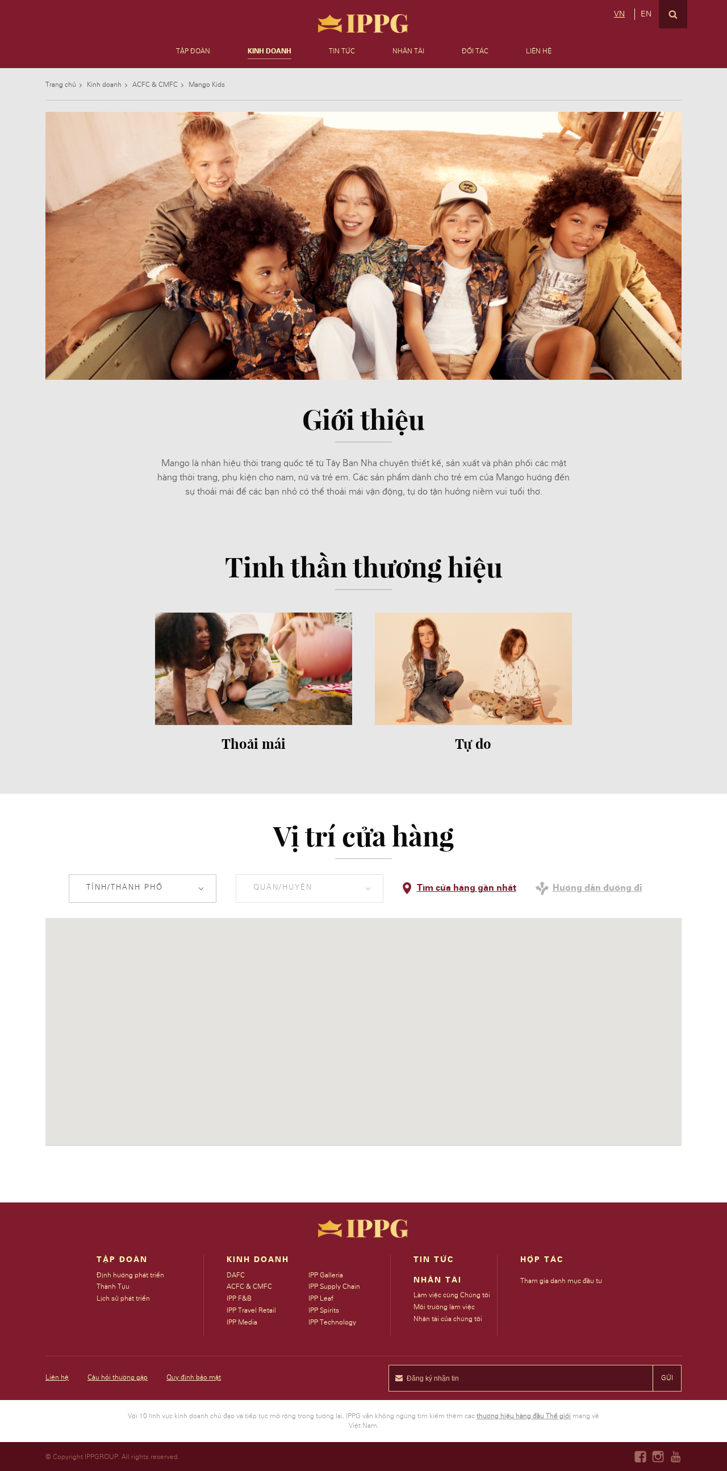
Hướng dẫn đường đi (597, 887)
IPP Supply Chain (334, 1286)
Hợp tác (541, 1260)
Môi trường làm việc (444, 1307)
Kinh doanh (269, 51)
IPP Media (242, 1322)
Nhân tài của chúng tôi (447, 1318)
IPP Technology (332, 1322)
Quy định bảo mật (193, 1377)
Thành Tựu (113, 1286)
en (646, 14)
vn (619, 14)
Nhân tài (437, 1280)
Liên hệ (538, 51)
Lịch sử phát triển (123, 1298)
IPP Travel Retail (251, 1310)
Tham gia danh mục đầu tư (561, 1280)
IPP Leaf (320, 1298)
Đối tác (475, 51)
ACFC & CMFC (155, 84)
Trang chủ (60, 84)
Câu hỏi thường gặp (117, 1377)
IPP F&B (239, 1298)
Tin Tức (433, 1260)
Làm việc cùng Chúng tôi (451, 1295)
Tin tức (342, 51)
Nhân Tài (408, 51)
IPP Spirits (323, 1310)
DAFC (236, 1275)
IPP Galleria (325, 1275)
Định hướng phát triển (130, 1275)
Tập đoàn (193, 51)
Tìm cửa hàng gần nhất (466, 887)
